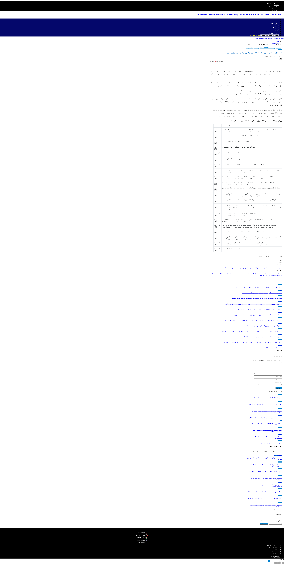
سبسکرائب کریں (264, 523)
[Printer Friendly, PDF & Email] (216, 61)
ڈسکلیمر (276, 5)
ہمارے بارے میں (274, 10)
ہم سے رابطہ (275, 8)
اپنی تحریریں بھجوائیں (271, 3)
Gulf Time (264, 35)
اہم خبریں (275, 21)
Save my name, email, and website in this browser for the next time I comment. (258, 385)
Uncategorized (278, 455)
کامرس (276, 25)
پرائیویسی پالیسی (273, 6)
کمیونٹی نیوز (273, 27)
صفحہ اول (275, 19)
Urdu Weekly (279, 557)
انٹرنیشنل (274, 23)
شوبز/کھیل (274, 29)
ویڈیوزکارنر (273, 33)
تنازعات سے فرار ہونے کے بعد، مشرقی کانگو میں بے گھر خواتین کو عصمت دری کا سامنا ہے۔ (252, 268)
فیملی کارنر (273, 31)
